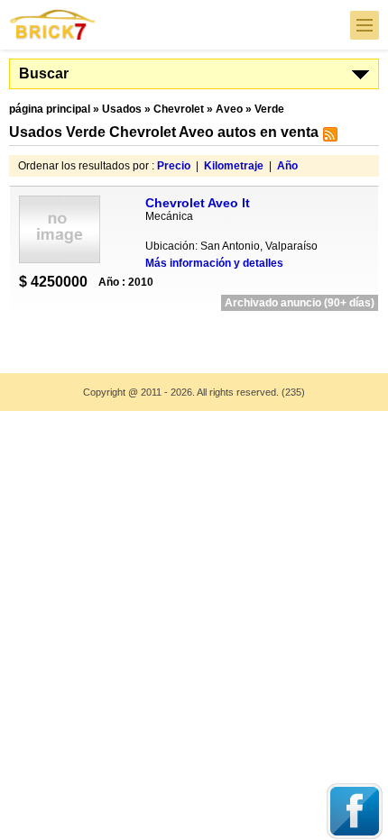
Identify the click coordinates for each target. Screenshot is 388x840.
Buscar (44, 73)
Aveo (229, 109)
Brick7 (53, 25)
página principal (49, 109)
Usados (122, 109)
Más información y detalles (214, 263)
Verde (269, 109)
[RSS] (328, 138)
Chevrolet (178, 109)
